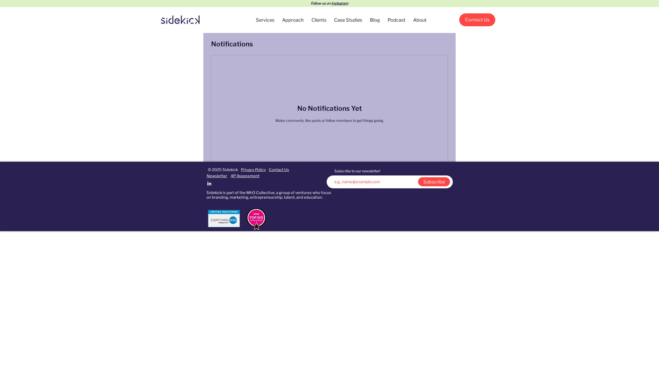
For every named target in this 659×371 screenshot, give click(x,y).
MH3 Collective (260, 192)
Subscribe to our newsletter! (357, 171)
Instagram (339, 3)
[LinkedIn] (209, 183)
